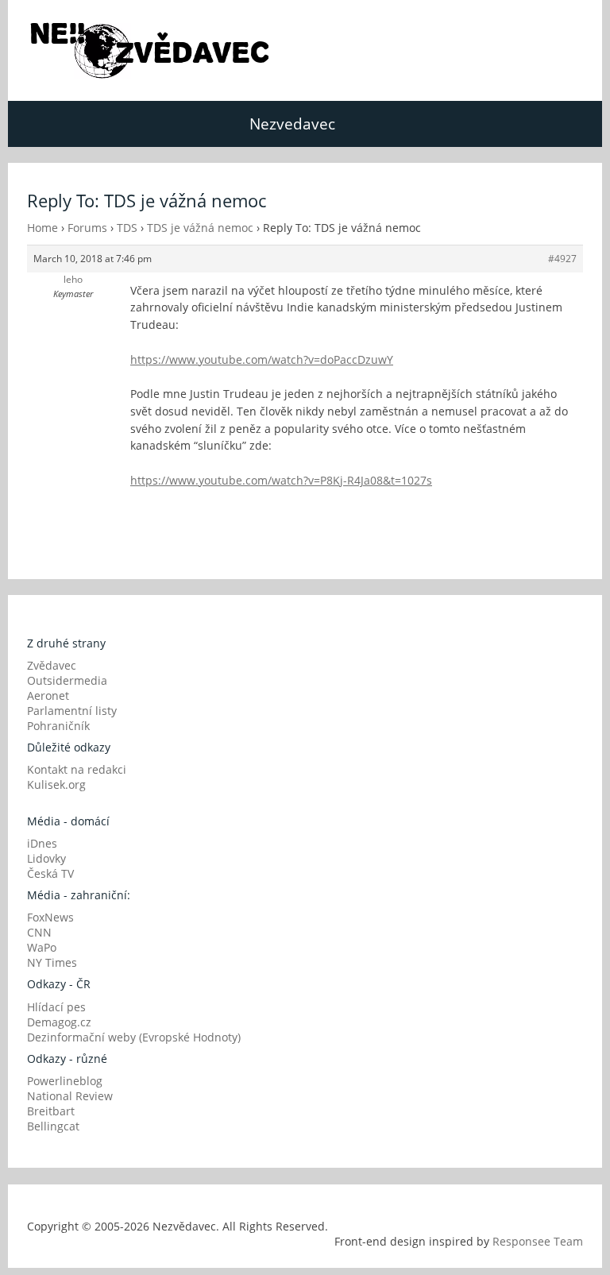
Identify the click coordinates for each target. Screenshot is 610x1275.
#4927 (562, 258)
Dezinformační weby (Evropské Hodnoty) (134, 1037)
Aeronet (48, 695)
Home (42, 227)
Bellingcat (53, 1126)
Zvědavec (51, 665)
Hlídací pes (56, 1006)
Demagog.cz (59, 1022)
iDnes (42, 843)
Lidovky (46, 858)
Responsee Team (537, 1241)
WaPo (41, 947)
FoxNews (50, 917)
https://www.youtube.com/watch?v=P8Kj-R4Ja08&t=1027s (281, 480)
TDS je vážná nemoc (200, 227)
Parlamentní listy (72, 710)
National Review (70, 1095)
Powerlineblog (64, 1080)
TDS (127, 227)
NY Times (52, 962)
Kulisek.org (56, 784)
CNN (39, 932)
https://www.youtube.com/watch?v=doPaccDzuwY (261, 359)
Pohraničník (58, 725)
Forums (87, 227)
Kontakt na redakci (76, 769)
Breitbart (51, 1111)
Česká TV (50, 873)
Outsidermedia (67, 680)
